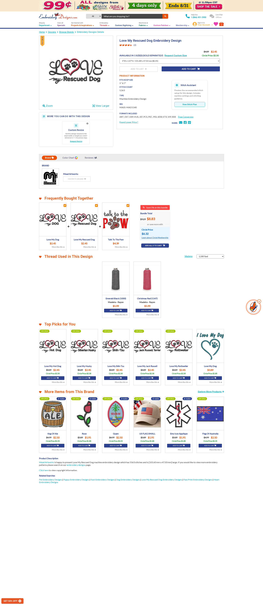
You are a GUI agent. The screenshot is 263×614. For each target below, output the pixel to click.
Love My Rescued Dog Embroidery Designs (161, 479)
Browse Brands (66, 32)
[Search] (165, 16)
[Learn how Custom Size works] (87, 123)
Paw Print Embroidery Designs (198, 479)
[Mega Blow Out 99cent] (131, 5)
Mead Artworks (46, 462)
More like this (57, 247)
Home (42, 32)
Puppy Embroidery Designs (76, 479)
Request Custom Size (176, 55)
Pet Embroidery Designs (50, 479)
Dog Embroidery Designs (128, 479)
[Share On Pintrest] (189, 122)
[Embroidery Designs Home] (58, 16)
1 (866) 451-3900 (198, 17)
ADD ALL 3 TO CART (153, 245)
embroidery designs (76, 465)
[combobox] (132, 16)
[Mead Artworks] (50, 177)
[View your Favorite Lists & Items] (216, 24)
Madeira (188, 256)
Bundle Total (146, 213)
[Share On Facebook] (185, 122)
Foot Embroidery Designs (103, 479)
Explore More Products (210, 391)
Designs (52, 32)
